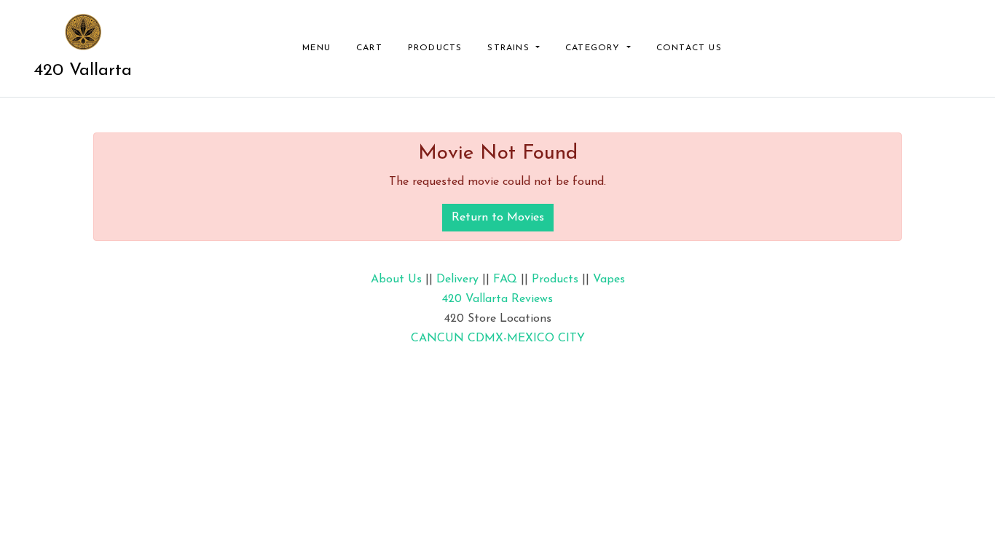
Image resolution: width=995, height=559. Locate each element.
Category (594, 48)
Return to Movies (498, 217)
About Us (396, 279)
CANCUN (437, 338)
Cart (369, 48)
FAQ (505, 279)
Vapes (609, 279)
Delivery (457, 279)
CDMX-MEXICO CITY (526, 338)
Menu (316, 48)
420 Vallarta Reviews (497, 299)
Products (435, 48)
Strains (510, 48)
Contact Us (689, 48)
